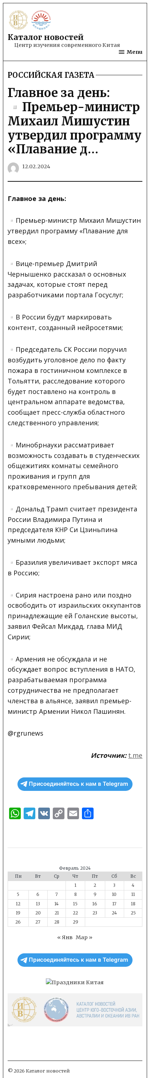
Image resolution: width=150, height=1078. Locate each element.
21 (57, 913)
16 (94, 903)
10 (114, 894)
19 (18, 913)
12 (18, 903)
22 (75, 913)
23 (94, 913)
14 (57, 903)
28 (56, 922)
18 (133, 903)
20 (38, 913)
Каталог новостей (46, 37)
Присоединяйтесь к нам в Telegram (78, 783)
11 (133, 894)
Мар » (84, 937)
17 (114, 903)
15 (75, 903)
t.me (135, 755)
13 (38, 903)
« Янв (64, 937)
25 (133, 913)
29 (75, 922)
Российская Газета (51, 75)
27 (37, 922)
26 (18, 922)
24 (114, 913)
